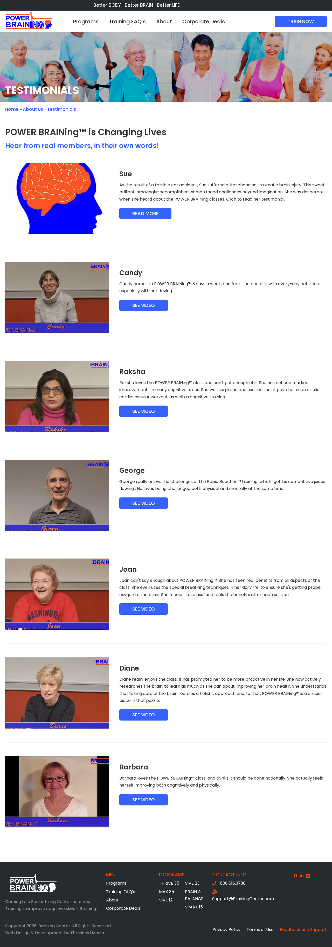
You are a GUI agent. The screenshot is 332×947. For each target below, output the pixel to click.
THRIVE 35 (169, 883)
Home (12, 109)
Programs (86, 21)
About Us (33, 109)
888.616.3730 (233, 883)
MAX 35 (166, 892)
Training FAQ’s (127, 21)
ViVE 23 (192, 883)
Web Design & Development (34, 933)
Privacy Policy (226, 930)
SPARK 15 (194, 907)
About (164, 21)
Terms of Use (260, 930)
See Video (143, 305)
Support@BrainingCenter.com (243, 899)
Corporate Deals (203, 21)
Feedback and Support (303, 930)
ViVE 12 (165, 900)
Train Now (301, 21)
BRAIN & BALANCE (194, 895)
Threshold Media (87, 933)
